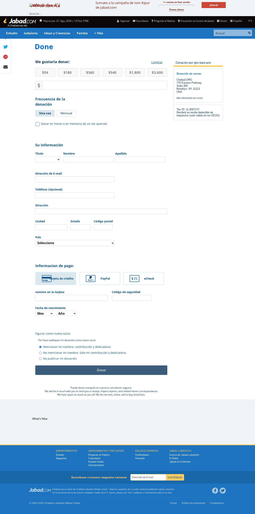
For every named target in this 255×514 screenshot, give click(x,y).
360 (90, 72)
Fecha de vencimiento (50, 308)
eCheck (149, 278)
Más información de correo (190, 98)
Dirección (41, 205)
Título (39, 153)
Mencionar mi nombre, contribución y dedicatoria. (77, 347)
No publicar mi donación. (60, 358)
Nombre (69, 153)
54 (45, 72)
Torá (129, 492)
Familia (82, 33)
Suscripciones (96, 465)
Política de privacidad (193, 503)
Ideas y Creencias (57, 33)
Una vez (45, 113)
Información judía (153, 492)
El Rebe (173, 458)
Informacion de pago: (54, 265)
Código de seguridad (126, 292)
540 (112, 72)
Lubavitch (89, 489)
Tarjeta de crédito (61, 278)
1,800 (135, 72)
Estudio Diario (96, 461)
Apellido (121, 153)
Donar (223, 21)
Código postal (103, 221)
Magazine (61, 458)
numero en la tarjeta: (50, 292)
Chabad (80, 489)
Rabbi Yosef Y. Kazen (104, 492)
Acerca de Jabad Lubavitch (184, 455)
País (38, 237)
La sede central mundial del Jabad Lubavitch (152, 489)
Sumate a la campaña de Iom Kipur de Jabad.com (123, 5)
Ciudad (40, 221)
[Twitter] (223, 491)
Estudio (11, 33)
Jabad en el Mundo (179, 461)
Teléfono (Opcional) (48, 189)
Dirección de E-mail (48, 173)
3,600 (157, 72)
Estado (75, 221)
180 (67, 72)
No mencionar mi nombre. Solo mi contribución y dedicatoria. (85, 353)
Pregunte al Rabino (164, 21)
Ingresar (125, 21)
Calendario (94, 458)
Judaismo (138, 492)
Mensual (66, 113)
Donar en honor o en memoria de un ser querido (74, 124)
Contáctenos (217, 503)
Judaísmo (31, 33)
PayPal (105, 278)
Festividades (142, 455)
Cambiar (157, 62)
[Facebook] (215, 491)
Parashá (140, 458)
